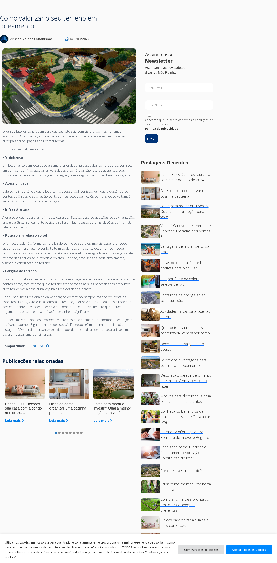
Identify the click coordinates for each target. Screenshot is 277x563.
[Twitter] (35, 346)
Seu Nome (156, 105)
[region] (138, 548)
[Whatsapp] (41, 346)
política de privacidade (161, 128)
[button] (56, 433)
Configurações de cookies (201, 550)
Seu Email (155, 88)
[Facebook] (47, 346)
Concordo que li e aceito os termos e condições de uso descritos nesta (179, 124)
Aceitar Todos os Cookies (249, 550)
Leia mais (13, 420)
